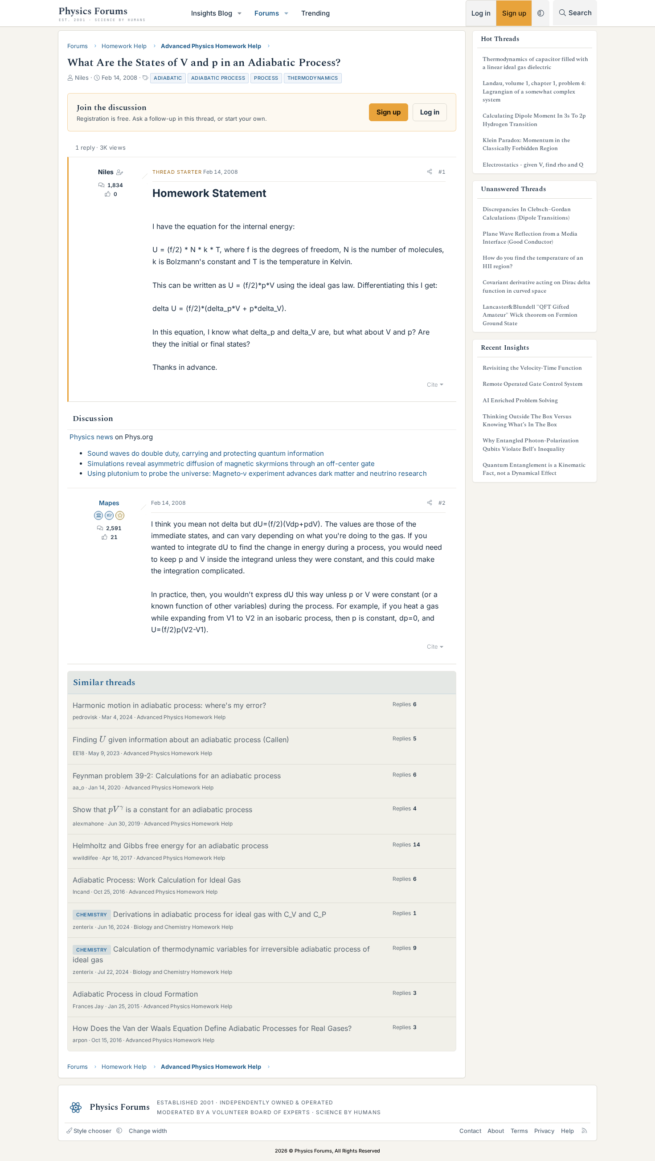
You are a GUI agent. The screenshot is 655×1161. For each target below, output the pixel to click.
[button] (239, 13)
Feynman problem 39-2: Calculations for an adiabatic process (177, 775)
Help (567, 1130)
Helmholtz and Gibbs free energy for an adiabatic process (170, 845)
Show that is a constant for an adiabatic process (162, 809)
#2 (442, 502)
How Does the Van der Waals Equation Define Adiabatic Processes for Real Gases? (212, 1028)
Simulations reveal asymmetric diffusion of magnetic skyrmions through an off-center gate (231, 463)
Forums (266, 13)
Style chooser (92, 1130)
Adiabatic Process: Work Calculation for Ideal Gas (157, 879)
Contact (470, 1130)
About (495, 1130)
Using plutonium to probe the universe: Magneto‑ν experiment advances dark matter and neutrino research (257, 473)
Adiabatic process (218, 78)
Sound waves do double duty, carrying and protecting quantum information (205, 453)
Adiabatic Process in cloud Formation (135, 993)
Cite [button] (432, 384)
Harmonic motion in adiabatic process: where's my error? (169, 705)
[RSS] (584, 1130)
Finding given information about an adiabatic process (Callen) (181, 739)
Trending (315, 13)
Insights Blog (211, 13)
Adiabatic (168, 78)
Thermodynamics (312, 78)
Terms (519, 1130)
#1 (442, 171)
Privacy (544, 1130)
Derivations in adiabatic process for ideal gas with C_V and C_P (219, 914)
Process (266, 78)
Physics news (91, 437)
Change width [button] (148, 1130)
